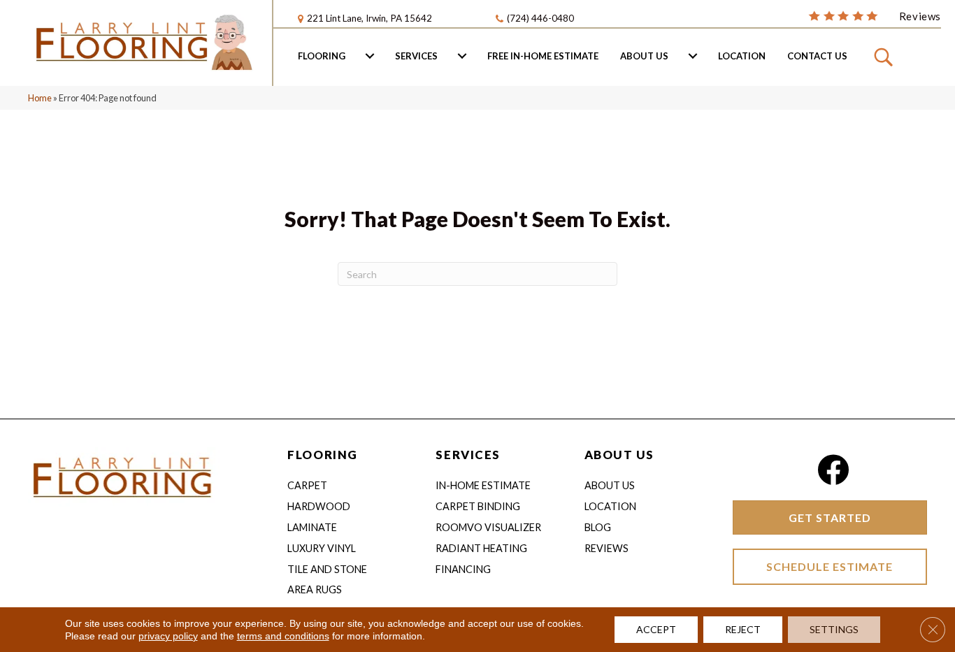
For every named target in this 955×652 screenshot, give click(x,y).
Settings (834, 629)
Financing (463, 569)
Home (40, 97)
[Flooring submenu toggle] (370, 56)
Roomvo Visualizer (488, 527)
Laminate (312, 527)
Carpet (307, 485)
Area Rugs (314, 589)
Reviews (606, 548)
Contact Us (817, 55)
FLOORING (322, 454)
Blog (597, 527)
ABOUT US (619, 454)
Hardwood (318, 506)
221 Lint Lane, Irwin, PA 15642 (369, 18)
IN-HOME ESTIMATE (483, 485)
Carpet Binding (478, 506)
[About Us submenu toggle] (693, 56)
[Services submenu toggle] (462, 56)
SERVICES (468, 454)
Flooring (321, 55)
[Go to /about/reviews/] (874, 15)
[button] (885, 56)
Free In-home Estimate (542, 55)
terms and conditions (283, 636)
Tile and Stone (327, 569)
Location (742, 55)
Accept (656, 629)
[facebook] (833, 470)
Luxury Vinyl (321, 548)
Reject (743, 629)
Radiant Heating (481, 548)
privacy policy (168, 636)
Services (416, 55)
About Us (644, 55)
